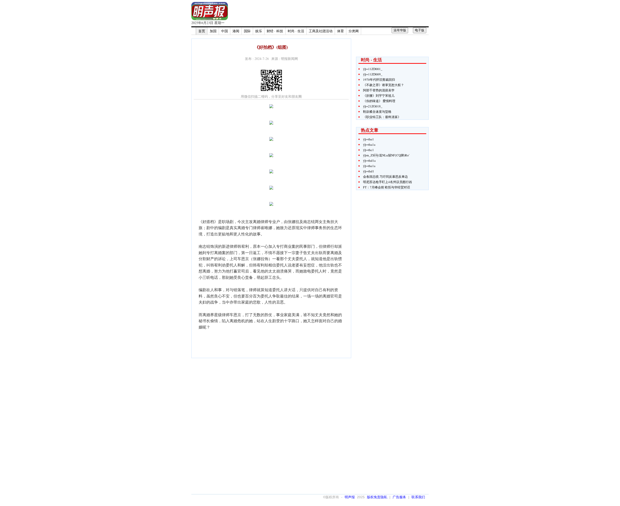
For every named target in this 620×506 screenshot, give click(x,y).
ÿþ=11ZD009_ (372, 74)
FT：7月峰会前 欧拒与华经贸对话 (386, 187)
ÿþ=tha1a (369, 144)
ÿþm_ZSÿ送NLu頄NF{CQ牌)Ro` (386, 155)
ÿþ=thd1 (368, 171)
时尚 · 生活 (296, 31)
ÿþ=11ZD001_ (372, 69)
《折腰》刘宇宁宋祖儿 (379, 95)
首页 (201, 31)
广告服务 (399, 497)
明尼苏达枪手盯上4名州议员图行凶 (387, 182)
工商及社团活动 (321, 31)
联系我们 (418, 497)
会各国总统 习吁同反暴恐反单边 (385, 176)
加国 (213, 31)
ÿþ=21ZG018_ (372, 106)
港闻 (235, 31)
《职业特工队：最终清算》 (382, 117)
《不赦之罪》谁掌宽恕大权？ (383, 85)
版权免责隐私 (377, 497)
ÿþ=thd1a (369, 160)
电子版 (419, 30)
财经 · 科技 (275, 31)
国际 (247, 31)
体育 (340, 31)
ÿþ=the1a (369, 166)
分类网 (354, 31)
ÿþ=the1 (368, 139)
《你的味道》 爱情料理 (379, 101)
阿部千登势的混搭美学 (379, 90)
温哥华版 (400, 30)
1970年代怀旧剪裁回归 (379, 79)
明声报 (350, 497)
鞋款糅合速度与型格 (377, 111)
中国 (224, 31)
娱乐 (258, 31)
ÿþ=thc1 (368, 150)
